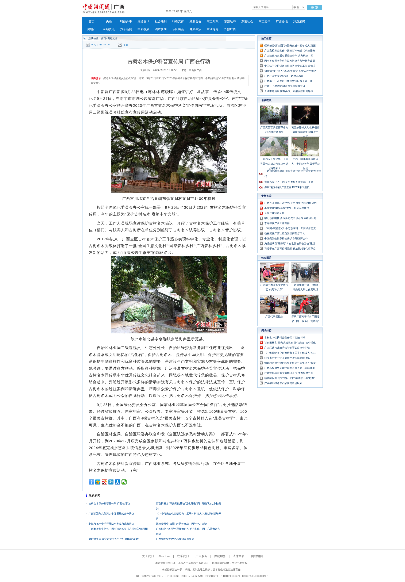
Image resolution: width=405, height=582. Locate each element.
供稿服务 (220, 556)
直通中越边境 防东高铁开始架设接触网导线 (288, 91)
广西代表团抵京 (274, 316)
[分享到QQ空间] (98, 482)
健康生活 (195, 29)
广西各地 (282, 21)
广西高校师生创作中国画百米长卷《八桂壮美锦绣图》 (119, 528)
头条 (109, 21)
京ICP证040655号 (192, 576)
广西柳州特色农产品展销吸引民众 (175, 538)
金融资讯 (109, 29)
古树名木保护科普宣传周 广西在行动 (109, 503)
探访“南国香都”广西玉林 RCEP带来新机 (287, 187)
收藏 (125, 44)
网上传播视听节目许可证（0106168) (157, 576)
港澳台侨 (195, 21)
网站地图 (257, 556)
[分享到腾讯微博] (111, 482)
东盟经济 (230, 21)
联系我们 (183, 556)
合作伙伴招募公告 (274, 213)
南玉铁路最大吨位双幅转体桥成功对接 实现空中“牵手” (305, 132)
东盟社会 (247, 21)
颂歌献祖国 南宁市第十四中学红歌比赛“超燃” (114, 538)
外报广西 (230, 29)
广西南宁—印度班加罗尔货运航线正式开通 (288, 81)
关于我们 (148, 556)
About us (164, 556)
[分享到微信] (124, 482)
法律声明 (238, 556)
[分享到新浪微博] (104, 482)
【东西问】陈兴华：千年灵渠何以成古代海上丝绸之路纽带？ (274, 164)
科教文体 (178, 21)
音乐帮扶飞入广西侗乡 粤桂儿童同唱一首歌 (289, 181)
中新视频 (143, 29)
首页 (91, 21)
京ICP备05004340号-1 (256, 576)
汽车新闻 (126, 29)
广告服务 (201, 556)
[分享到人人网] (117, 482)
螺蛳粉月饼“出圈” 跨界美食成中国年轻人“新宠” (182, 523)
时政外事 (126, 21)
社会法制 (161, 21)
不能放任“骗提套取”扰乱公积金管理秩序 (286, 208)
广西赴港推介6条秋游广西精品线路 (284, 75)
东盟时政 (213, 21)
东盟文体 (264, 21)
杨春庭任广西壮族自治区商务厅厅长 (284, 233)
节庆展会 (178, 29)
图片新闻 (161, 29)
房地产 (91, 29)
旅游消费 (299, 21)
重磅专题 (213, 29)
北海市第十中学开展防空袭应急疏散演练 (111, 523)
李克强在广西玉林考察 (277, 223)
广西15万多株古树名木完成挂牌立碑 (284, 86)
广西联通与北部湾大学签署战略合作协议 (111, 513)
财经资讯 (143, 21)
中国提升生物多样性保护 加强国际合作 (286, 238)
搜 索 (314, 7)
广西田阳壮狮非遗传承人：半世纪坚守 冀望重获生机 (305, 164)
